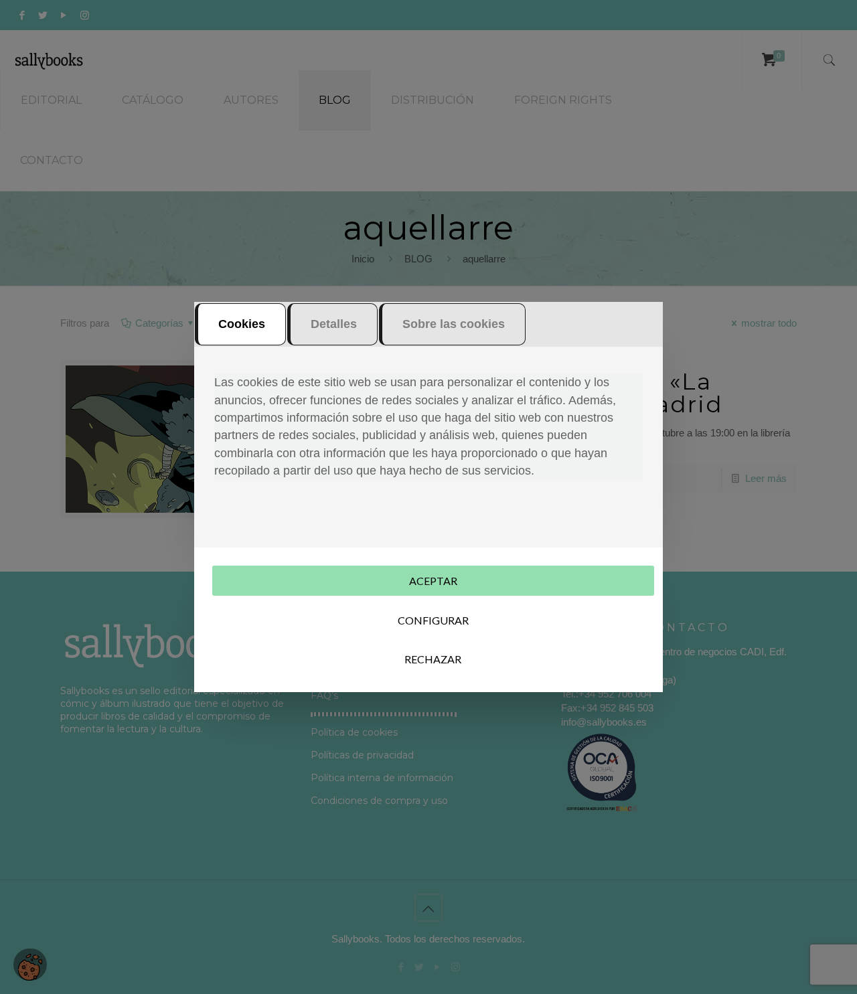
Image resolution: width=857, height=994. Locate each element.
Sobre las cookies (453, 324)
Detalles (334, 324)
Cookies (241, 324)
